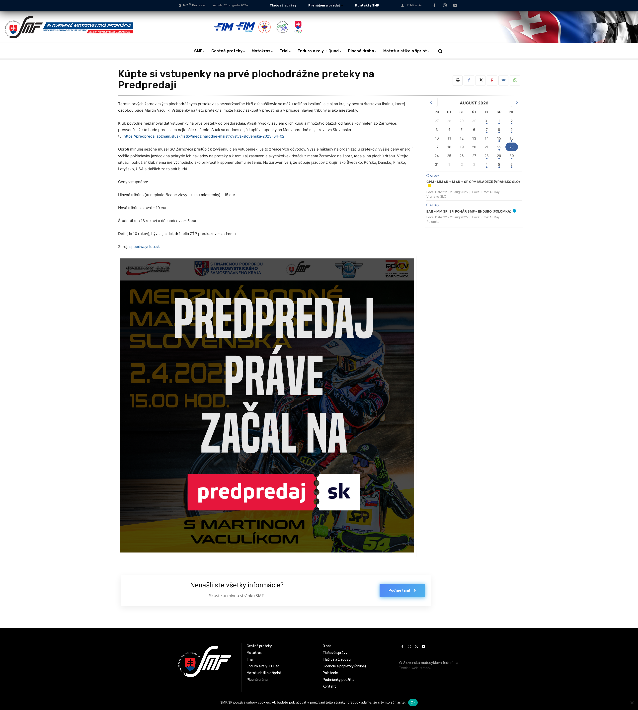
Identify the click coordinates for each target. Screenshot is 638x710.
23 (511, 147)
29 (499, 156)
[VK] (503, 80)
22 (499, 147)
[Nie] (631, 702)
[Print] (458, 80)
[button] (440, 51)
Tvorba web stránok (415, 668)
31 (487, 121)
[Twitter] (480, 80)
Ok (413, 702)
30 (511, 156)
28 (486, 156)
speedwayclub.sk (144, 246)
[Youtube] (455, 5)
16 (512, 138)
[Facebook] (434, 5)
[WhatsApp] (515, 80)
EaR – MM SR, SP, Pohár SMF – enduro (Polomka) (468, 211)
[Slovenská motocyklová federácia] (109, 27)
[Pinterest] (492, 80)
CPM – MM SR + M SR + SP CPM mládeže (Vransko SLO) (473, 182)
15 (499, 138)
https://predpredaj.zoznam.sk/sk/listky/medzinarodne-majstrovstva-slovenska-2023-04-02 (204, 136)
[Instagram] (445, 5)
